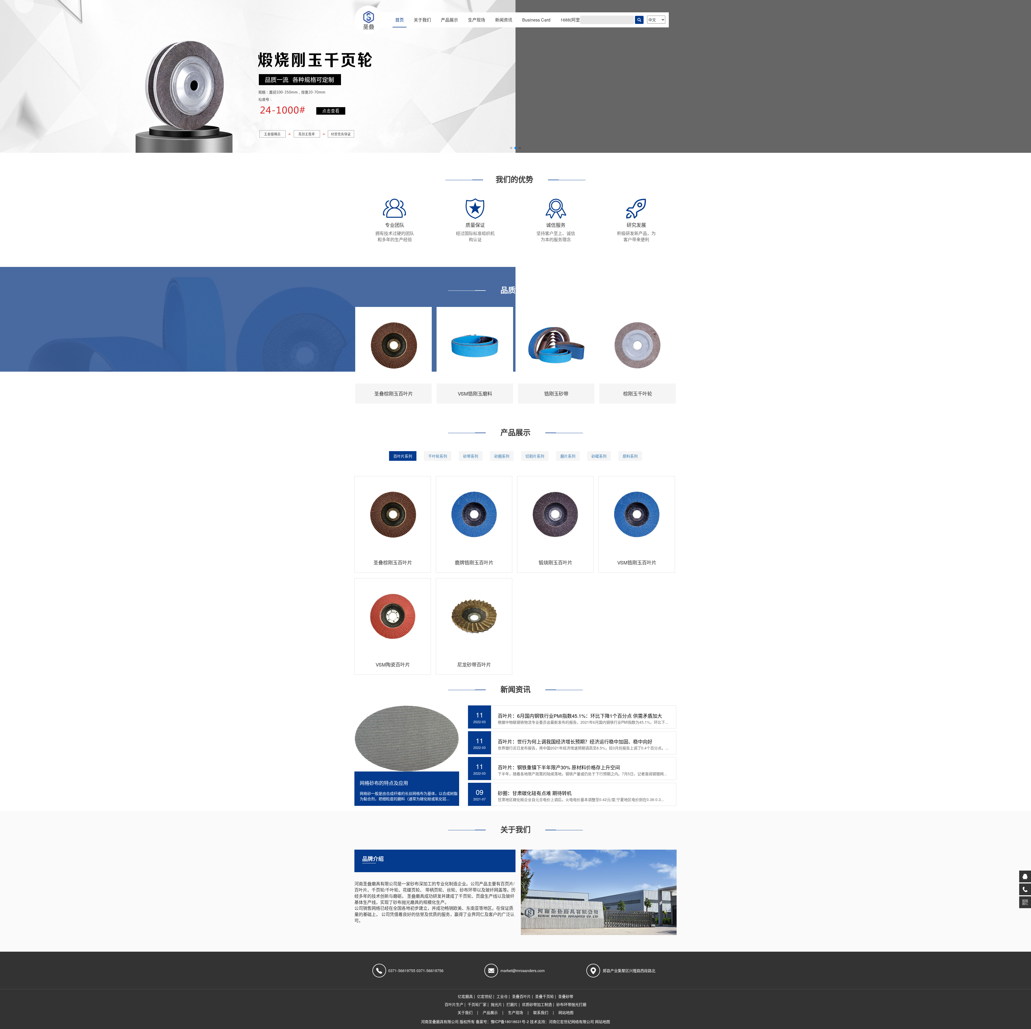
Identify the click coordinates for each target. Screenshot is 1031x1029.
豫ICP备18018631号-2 (510, 1021)
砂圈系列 (501, 456)
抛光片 (496, 1004)
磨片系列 (567, 456)
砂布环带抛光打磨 (571, 1004)
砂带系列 (470, 456)
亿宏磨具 (465, 996)
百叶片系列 (402, 456)
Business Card (536, 20)
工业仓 (502, 996)
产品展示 (449, 20)
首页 (399, 20)
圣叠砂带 (565, 996)
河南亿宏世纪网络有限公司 (571, 1021)
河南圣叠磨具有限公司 (440, 1021)
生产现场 (476, 20)
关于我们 (422, 20)
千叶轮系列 (437, 456)
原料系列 (630, 456)
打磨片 (512, 1004)
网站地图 (565, 1012)
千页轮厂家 (477, 1004)
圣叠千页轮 (544, 996)
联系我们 (540, 1012)
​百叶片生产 (454, 1004)
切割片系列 (534, 456)
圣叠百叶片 (521, 996)
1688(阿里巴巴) (575, 20)
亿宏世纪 (484, 996)
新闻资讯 (503, 20)
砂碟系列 (599, 456)
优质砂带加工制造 (537, 1004)
